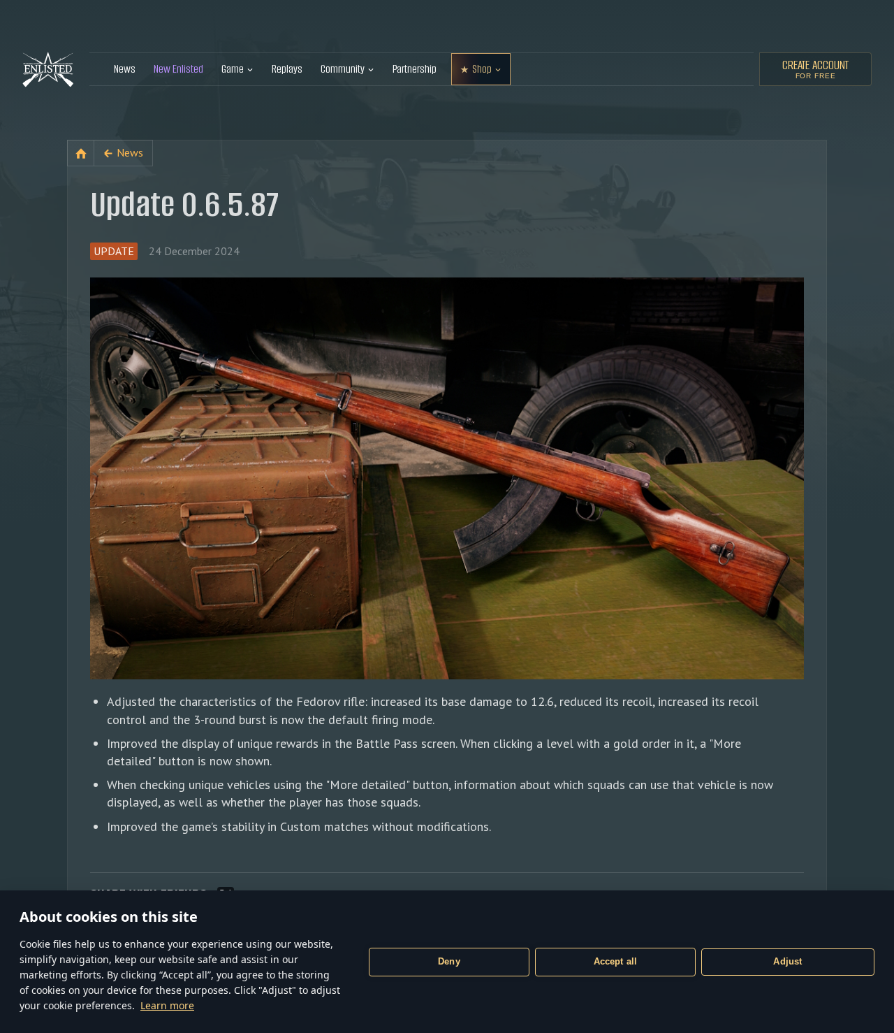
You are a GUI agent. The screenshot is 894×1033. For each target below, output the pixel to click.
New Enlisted (178, 69)
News (124, 69)
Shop (482, 69)
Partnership (415, 69)
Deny (449, 961)
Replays (287, 69)
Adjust (787, 961)
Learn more (167, 1005)
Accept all (616, 961)
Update (114, 251)
